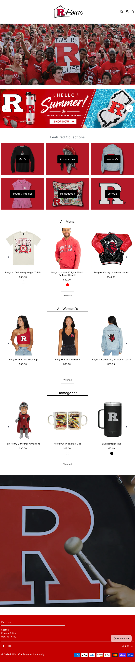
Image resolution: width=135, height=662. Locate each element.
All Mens (67, 222)
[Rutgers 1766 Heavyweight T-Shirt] (23, 248)
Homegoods (67, 193)
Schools (112, 193)
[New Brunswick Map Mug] (67, 419)
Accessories (67, 159)
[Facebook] (3, 646)
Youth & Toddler (22, 193)
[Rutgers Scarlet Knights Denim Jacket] (111, 335)
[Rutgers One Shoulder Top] (23, 335)
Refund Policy (8, 636)
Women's (112, 159)
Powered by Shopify (34, 654)
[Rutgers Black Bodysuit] (67, 335)
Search (5, 629)
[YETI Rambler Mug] (111, 419)
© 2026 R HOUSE (10, 654)
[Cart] (132, 11)
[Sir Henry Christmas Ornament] (23, 419)
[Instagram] (9, 646)
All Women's (67, 309)
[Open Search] (121, 11)
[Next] (129, 108)
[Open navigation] (25, 11)
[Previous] (5, 108)
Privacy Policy (8, 633)
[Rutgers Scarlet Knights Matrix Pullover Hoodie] (67, 248)
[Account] (127, 11)
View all (67, 295)
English (126, 646)
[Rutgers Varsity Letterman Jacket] (111, 248)
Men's (22, 159)
